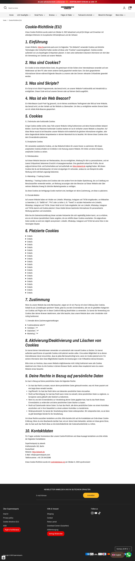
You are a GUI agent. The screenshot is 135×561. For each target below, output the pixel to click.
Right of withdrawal (12, 529)
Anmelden (91, 495)
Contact (50, 517)
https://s (41, 47)
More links (120, 15)
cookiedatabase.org (58, 462)
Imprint (5, 513)
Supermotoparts (17, 555)
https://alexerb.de (79, 166)
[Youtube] (96, 513)
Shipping (50, 513)
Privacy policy (8, 517)
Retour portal (52, 521)
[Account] (124, 8)
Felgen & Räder (67, 15)
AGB (5, 525)
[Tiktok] (99, 513)
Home (11, 15)
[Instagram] (92, 513)
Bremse (52, 15)
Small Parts (38, 15)
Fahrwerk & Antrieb (85, 15)
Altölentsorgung (52, 529)
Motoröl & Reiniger (105, 15)
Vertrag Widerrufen (56, 533)
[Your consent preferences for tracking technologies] (3, 557)
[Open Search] (5, 8)
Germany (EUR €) (122, 549)
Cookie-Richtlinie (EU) (15, 20)
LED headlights (23, 15)
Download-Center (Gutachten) (58, 525)
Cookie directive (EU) (11, 521)
